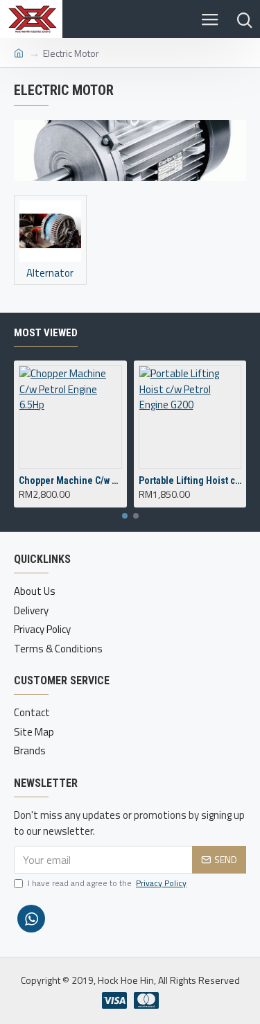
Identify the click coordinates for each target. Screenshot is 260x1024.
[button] (125, 516)
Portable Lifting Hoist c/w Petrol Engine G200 (190, 480)
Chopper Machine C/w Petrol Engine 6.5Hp (70, 480)
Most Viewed (46, 333)
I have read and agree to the (107, 883)
